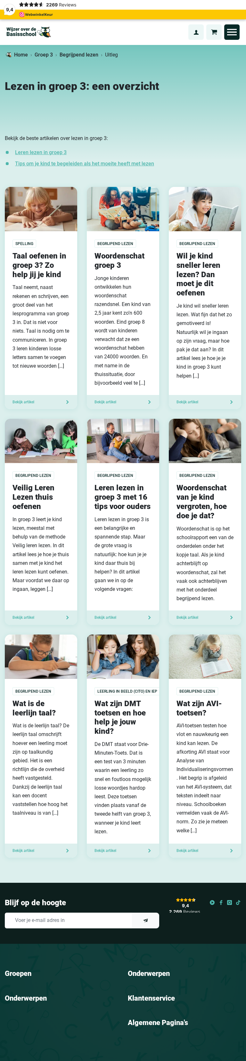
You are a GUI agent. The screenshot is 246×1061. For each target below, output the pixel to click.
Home (21, 55)
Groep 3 (44, 55)
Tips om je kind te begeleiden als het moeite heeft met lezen (84, 164)
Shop (180, 32)
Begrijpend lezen (79, 55)
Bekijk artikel (23, 402)
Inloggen (196, 32)
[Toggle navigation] (232, 32)
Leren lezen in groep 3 (41, 152)
